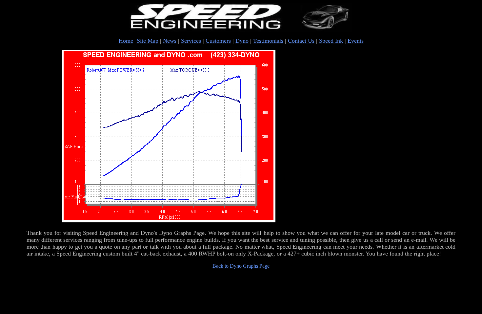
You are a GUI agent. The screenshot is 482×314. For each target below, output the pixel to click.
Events (356, 40)
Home (126, 40)
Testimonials (268, 40)
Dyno (242, 40)
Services (191, 40)
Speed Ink (331, 40)
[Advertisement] (383, 137)
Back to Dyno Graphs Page (241, 266)
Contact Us (301, 40)
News (169, 40)
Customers (218, 40)
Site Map (147, 40)
